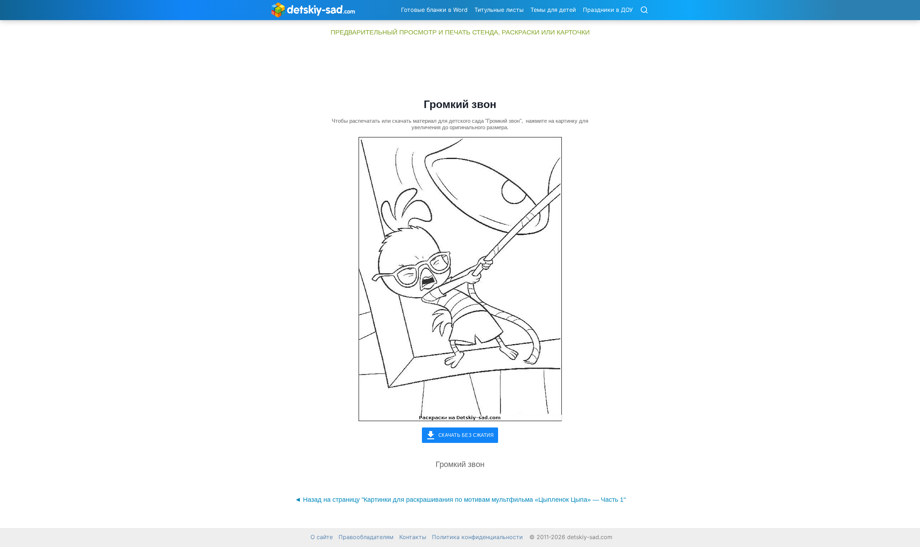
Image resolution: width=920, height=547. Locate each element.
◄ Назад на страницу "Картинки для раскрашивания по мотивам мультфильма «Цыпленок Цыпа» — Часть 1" (460, 499)
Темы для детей (553, 9)
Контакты (412, 537)
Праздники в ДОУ (608, 9)
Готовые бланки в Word (434, 9)
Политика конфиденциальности (477, 537)
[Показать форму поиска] (644, 10)
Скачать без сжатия (465, 435)
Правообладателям (366, 537)
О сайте (321, 537)
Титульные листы (499, 9)
